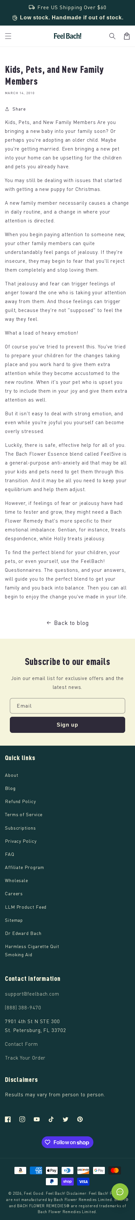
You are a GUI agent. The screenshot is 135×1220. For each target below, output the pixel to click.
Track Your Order (25, 1058)
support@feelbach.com (32, 994)
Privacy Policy (21, 841)
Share (19, 109)
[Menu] (8, 36)
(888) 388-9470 (23, 1007)
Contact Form (21, 1044)
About (11, 775)
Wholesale (16, 880)
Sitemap (14, 920)
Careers (14, 893)
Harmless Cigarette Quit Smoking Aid (32, 950)
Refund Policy (20, 801)
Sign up (67, 725)
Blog (10, 788)
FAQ (9, 854)
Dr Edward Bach (23, 933)
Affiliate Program (24, 867)
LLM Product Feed (26, 907)
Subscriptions (20, 828)
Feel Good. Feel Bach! (45, 1193)
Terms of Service (24, 814)
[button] (112, 36)
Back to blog (71, 622)
